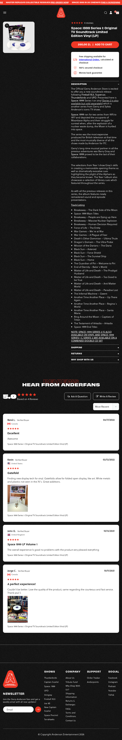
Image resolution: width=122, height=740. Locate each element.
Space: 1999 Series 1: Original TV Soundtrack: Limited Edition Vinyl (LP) (37, 444)
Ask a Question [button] (79, 396)
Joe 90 (47, 703)
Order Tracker (93, 677)
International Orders (89, 59)
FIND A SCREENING (102, 2)
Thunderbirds (50, 677)
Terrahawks (49, 719)
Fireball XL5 (49, 699)
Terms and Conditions (71, 714)
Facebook (112, 677)
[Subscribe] (38, 709)
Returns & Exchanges (70, 702)
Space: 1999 (49, 686)
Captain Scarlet (51, 681)
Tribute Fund (72, 681)
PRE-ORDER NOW (51, 2)
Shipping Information (71, 695)
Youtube (112, 690)
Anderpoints (93, 681)
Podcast (112, 686)
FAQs (68, 708)
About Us (70, 677)
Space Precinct (51, 715)
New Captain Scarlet (50, 709)
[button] (5, 12)
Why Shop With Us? (73, 687)
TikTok (111, 694)
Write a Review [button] (108, 396)
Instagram (113, 681)
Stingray (48, 694)
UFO (46, 690)
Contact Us (71, 720)
